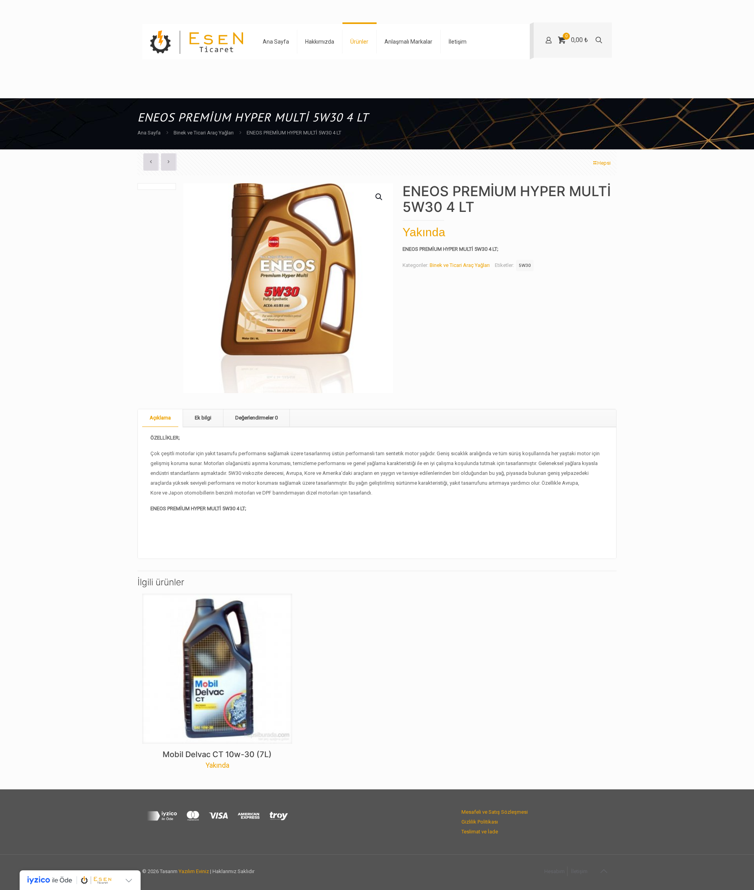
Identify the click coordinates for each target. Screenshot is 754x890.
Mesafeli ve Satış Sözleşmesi (494, 812)
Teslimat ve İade (479, 832)
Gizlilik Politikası (479, 822)
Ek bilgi (203, 418)
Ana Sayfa (149, 133)
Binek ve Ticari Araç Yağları (204, 133)
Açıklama (160, 418)
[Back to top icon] (603, 871)
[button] (379, 197)
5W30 (525, 265)
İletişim (579, 871)
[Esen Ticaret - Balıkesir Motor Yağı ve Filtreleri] (196, 41)
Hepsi (604, 163)
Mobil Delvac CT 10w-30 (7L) (217, 754)
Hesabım (554, 871)
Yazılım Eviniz (194, 871)
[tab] (160, 418)
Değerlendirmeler (256, 418)
